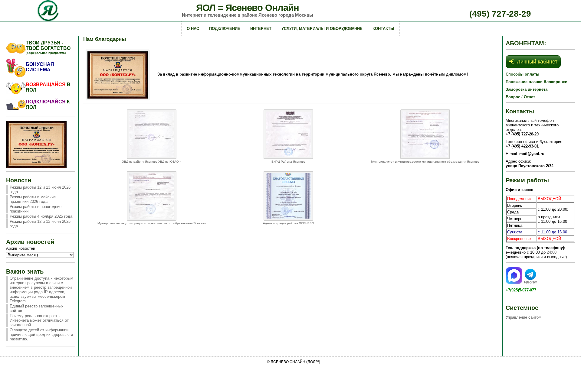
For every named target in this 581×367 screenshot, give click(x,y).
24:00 (551, 252)
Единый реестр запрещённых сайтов (37, 308)
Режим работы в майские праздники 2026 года (33, 199)
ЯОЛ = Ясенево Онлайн (247, 7)
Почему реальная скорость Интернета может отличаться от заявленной (39, 320)
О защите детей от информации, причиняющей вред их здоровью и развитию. (41, 334)
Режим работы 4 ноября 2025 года (41, 216)
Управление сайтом (523, 317)
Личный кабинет (537, 62)
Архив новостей (20, 248)
